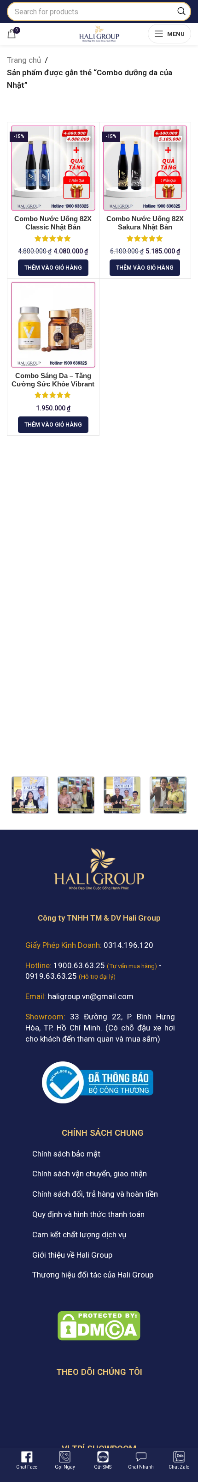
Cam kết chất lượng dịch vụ (79, 1234)
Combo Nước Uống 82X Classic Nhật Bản (53, 223)
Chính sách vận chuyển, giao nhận (89, 1173)
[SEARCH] (181, 11)
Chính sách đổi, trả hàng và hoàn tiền (95, 1194)
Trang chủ (24, 60)
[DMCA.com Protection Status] (99, 1325)
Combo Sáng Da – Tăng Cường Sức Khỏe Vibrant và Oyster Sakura (53, 384)
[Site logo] (98, 32)
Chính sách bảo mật (66, 1153)
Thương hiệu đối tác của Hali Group (92, 1274)
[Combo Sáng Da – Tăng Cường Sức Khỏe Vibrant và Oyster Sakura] (53, 324)
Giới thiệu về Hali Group (72, 1254)
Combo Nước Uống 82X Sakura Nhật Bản (145, 223)
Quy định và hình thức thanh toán (88, 1214)
